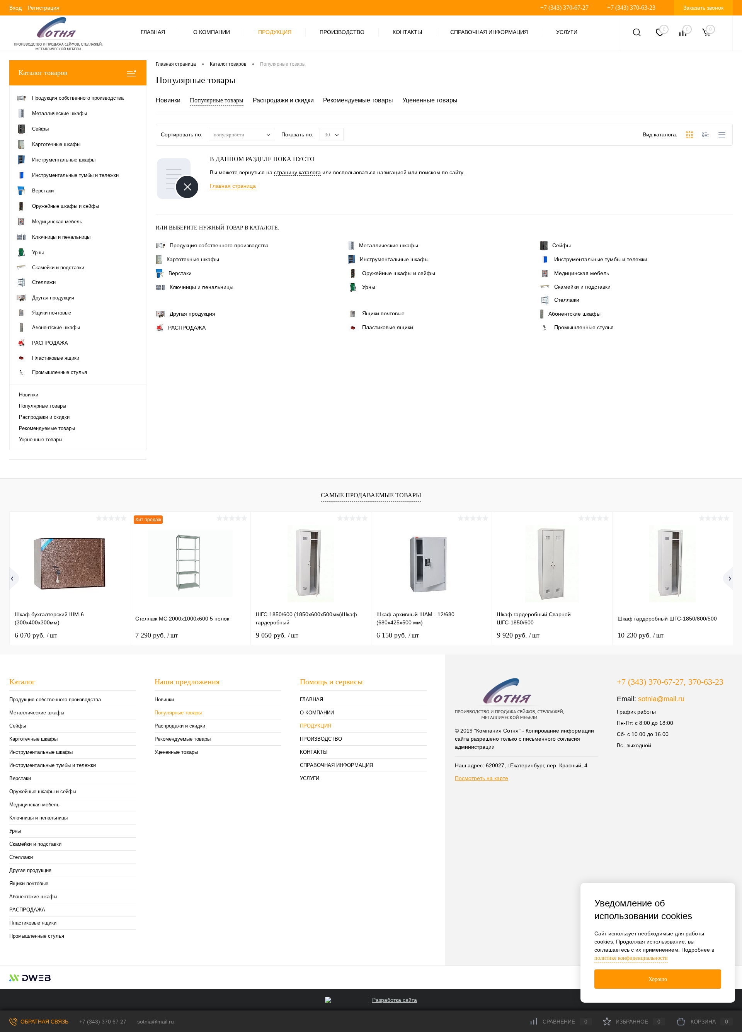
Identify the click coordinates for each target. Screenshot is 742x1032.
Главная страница (233, 186)
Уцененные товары (40, 439)
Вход (15, 8)
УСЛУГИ (566, 32)
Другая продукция (192, 314)
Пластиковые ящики (387, 327)
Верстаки (180, 273)
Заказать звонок (703, 8)
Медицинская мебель (581, 273)
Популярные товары (42, 406)
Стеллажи (566, 300)
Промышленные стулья (584, 327)
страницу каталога (297, 172)
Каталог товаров (43, 73)
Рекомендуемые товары (47, 428)
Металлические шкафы (388, 245)
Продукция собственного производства (219, 245)
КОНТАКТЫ (407, 32)
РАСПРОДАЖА (187, 328)
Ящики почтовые (383, 313)
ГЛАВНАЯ (153, 32)
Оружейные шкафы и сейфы (398, 273)
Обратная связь (43, 1021)
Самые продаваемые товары (371, 495)
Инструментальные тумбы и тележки (600, 259)
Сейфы (561, 245)
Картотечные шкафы (193, 259)
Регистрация (44, 8)
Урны (368, 287)
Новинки (28, 395)
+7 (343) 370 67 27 (102, 1021)
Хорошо (657, 979)
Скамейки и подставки (582, 287)
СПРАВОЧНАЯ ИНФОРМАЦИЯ (489, 32)
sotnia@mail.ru (661, 699)
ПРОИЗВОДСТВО (342, 32)
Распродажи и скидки (44, 417)
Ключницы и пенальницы (201, 287)
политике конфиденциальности (631, 958)
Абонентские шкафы (574, 314)
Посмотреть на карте (481, 778)
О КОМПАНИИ (211, 32)
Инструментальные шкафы (394, 259)
